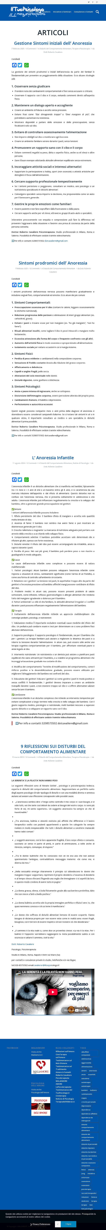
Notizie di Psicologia (81, 463)
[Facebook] (93, 2)
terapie (84, 1205)
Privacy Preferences (41, 1224)
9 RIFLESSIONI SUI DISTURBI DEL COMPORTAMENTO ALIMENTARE (53, 748)
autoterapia (85, 1082)
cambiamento (86, 1094)
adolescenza (86, 1059)
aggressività (86, 1063)
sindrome (85, 1201)
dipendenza (85, 1110)
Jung (83, 1173)
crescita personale (88, 1102)
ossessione (85, 1181)
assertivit (91, 1074)
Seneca (94, 1197)
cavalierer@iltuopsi (42, 965)
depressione (86, 1106)
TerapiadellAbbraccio (65, 1101)
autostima (85, 1078)
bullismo (93, 1090)
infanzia (91, 1170)
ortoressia (85, 1177)
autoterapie (85, 1086)
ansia (83, 1074)
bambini (84, 1090)
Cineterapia (61, 1095)
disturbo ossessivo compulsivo (88, 1164)
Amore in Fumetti (63, 1072)
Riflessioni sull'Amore (65, 1051)
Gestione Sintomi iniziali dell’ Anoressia (53, 43)
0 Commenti (31, 49)
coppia (84, 1098)
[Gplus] (97, 2)
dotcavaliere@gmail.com (56, 240)
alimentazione (86, 1067)
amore (84, 1071)
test (91, 1205)
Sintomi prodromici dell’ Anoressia (53, 263)
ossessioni (85, 1185)
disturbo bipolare (88, 1148)
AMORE (59, 1084)
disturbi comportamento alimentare (87, 1127)
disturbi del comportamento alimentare (87, 1137)
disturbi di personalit (89, 1144)
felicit (83, 1170)
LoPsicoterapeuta (63, 1087)
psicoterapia (86, 1189)
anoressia (93, 1071)
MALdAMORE (61, 1081)
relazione (85, 1197)
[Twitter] (89, 2)
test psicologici (87, 1209)
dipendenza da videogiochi (87, 1119)
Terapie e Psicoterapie (81, 49)
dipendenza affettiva (89, 1114)
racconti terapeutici (88, 1193)
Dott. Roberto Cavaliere (53, 52)
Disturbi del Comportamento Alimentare (55, 49)
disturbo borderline (88, 1152)
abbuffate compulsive (85, 1053)
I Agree (68, 1224)
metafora (91, 1173)
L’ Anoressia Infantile (53, 457)
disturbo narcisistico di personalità (89, 1157)
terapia (94, 1201)
